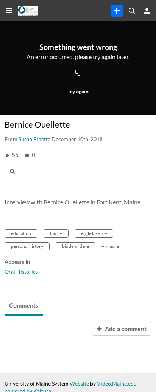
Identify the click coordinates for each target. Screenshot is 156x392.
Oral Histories (21, 271)
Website (79, 383)
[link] (117, 11)
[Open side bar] (9, 11)
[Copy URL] (78, 73)
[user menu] (147, 11)
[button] (14, 171)
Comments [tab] (23, 305)
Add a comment (125, 328)
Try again (78, 91)
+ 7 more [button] (110, 246)
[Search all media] (132, 11)
